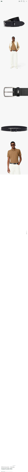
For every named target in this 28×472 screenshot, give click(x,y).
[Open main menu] (26, 1)
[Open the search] (24, 1)
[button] (22, 1)
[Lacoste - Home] (2, 1)
